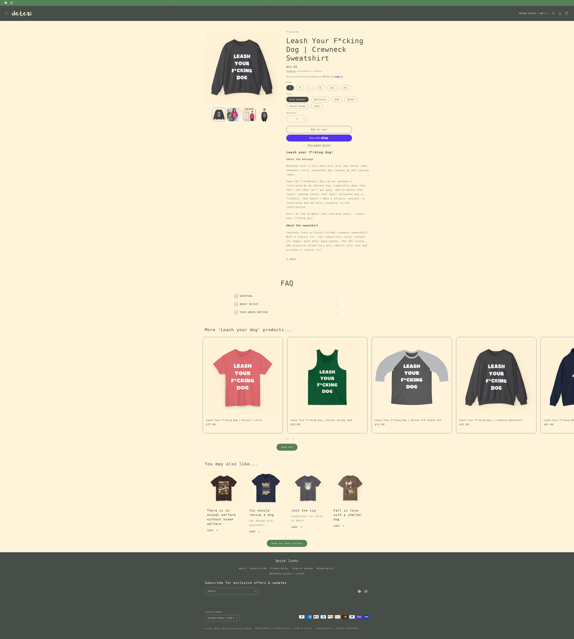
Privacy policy (282, 628)
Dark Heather (297, 99)
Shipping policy (324, 628)
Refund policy (325, 568)
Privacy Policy (279, 568)
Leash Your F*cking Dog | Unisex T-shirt (234, 420)
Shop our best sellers (287, 543)
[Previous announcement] (175, 3)
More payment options (319, 145)
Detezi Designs (222, 629)
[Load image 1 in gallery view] (219, 114)
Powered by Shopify (241, 629)
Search (242, 568)
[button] (6, 13)
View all (287, 447)
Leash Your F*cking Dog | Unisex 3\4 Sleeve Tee (408, 420)
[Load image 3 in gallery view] (249, 114)
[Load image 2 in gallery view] (234, 114)
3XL (345, 88)
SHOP (210, 530)
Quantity (291, 113)
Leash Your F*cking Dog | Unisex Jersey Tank (321, 420)
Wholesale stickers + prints (287, 573)
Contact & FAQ (258, 568)
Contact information (347, 628)
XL (320, 88)
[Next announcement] (399, 3)
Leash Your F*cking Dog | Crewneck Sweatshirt (491, 420)
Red (337, 99)
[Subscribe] (255, 591)
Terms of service (303, 628)
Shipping (291, 71)
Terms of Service (302, 568)
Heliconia (320, 99)
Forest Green (297, 106)
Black (351, 99)
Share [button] (293, 259)
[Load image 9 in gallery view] (264, 114)
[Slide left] (208, 114)
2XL (332, 88)
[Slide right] (275, 114)
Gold (317, 106)
